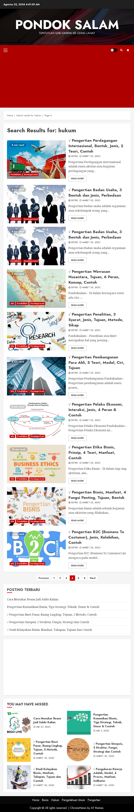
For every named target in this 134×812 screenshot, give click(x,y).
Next (93, 578)
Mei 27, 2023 (43, 727)
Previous (44, 578)
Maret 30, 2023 (91, 156)
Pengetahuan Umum (73, 800)
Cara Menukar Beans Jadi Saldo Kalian (32, 599)
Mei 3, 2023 (102, 731)
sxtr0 (74, 156)
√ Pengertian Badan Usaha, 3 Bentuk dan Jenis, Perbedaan (36, 204)
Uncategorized (31, 174)
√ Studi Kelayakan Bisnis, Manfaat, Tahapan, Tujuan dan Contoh (49, 630)
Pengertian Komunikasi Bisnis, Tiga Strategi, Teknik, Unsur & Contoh (53, 607)
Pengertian (94, 800)
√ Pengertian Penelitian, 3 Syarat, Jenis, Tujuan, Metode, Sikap (36, 331)
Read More (77, 178)
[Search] (121, 50)
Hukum (55, 800)
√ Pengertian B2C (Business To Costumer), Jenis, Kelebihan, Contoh (36, 548)
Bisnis (45, 800)
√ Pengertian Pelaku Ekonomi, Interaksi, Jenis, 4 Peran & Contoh (36, 421)
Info (12, 303)
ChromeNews (78, 808)
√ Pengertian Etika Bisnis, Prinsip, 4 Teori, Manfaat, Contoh (36, 464)
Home (35, 800)
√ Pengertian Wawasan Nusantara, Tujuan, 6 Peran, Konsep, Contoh (36, 288)
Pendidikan (16, 174)
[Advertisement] (67, 81)
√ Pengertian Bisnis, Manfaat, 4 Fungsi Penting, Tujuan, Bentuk (36, 506)
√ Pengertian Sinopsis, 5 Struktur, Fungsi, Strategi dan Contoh (48, 622)
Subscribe (128, 50)
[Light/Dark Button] (113, 50)
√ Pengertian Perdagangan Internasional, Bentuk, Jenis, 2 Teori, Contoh (36, 159)
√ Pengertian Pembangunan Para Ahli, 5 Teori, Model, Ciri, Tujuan (36, 376)
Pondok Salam (67, 25)
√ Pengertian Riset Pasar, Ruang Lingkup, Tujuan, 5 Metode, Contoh (52, 614)
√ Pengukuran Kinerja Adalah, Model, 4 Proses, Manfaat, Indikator (79, 777)
